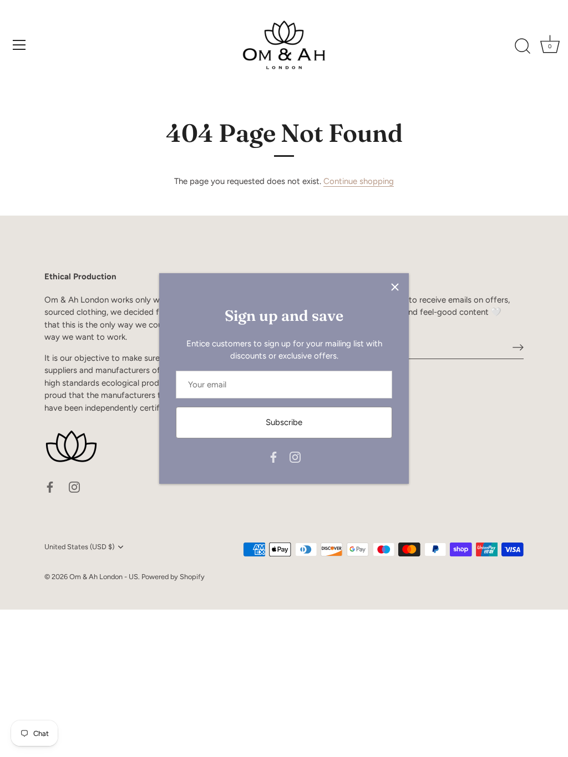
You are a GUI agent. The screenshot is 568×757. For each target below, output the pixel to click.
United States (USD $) (79, 547)
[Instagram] (295, 457)
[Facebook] (273, 457)
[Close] (395, 287)
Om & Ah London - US (103, 576)
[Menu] (19, 45)
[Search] (522, 46)
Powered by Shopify (173, 576)
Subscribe (284, 422)
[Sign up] (518, 346)
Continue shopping (358, 181)
